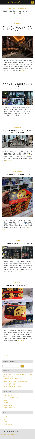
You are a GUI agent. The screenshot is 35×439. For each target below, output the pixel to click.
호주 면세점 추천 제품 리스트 (17, 174)
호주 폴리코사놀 (17, 127)
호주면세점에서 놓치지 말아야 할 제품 (17, 85)
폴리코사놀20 (17, 240)
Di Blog (11, 437)
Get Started (15, 2)
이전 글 (6, 355)
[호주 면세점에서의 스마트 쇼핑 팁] (17, 252)
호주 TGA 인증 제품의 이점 (17, 285)
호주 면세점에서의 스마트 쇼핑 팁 (17, 243)
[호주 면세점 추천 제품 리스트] (17, 197)
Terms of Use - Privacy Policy (9, 434)
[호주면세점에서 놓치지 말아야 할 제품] (17, 97)
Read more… (23, 70)
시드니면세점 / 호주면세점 (11, 397)
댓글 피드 (6, 421)
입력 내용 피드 (7, 419)
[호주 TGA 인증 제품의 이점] (17, 308)
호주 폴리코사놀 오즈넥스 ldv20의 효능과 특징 (17, 131)
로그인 (5, 416)
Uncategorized (17, 23)
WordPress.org (8, 424)
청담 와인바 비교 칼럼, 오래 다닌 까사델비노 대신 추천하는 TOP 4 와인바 (17, 29)
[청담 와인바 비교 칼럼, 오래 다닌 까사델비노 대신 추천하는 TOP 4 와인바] (17, 47)
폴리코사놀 (17, 282)
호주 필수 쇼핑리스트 (17, 80)
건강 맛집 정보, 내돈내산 (17, 8)
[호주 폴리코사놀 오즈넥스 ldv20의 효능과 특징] (17, 141)
